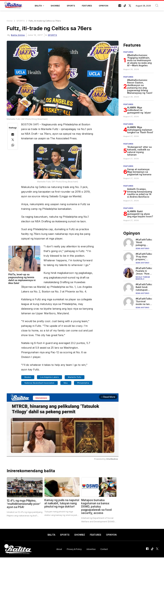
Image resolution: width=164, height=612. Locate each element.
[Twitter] (13, 140)
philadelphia (83, 383)
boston (28, 377)
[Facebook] (13, 134)
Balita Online (18, 35)
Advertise (91, 549)
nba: (66, 383)
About (59, 549)
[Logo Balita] (13, 6)
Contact (104, 549)
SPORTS (71, 5)
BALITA (38, 5)
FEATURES (87, 5)
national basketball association (39, 383)
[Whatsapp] (13, 145)
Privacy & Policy (74, 549)
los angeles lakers (49, 377)
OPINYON (103, 5)
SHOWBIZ (55, 5)
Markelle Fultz (74, 377)
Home (9, 21)
